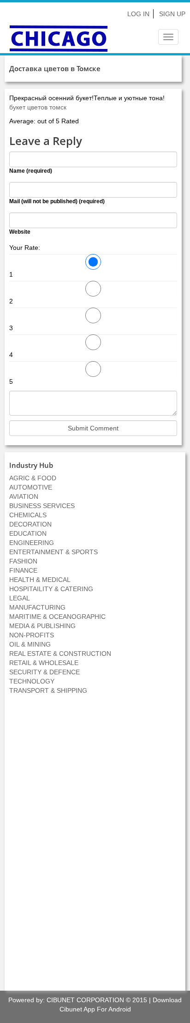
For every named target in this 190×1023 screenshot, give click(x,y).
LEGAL (19, 598)
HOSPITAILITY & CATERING (51, 589)
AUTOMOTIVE (30, 487)
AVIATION (23, 496)
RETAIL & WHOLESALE (43, 662)
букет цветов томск (37, 107)
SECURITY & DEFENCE (44, 672)
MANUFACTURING (37, 607)
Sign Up (172, 14)
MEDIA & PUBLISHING (42, 626)
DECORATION (30, 524)
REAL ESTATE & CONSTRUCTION (60, 653)
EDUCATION (28, 533)
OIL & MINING (30, 644)
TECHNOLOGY (31, 681)
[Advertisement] (95, 847)
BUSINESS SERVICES (42, 505)
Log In (138, 14)
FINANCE (23, 570)
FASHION (23, 561)
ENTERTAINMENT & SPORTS (53, 552)
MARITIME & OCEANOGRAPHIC (57, 616)
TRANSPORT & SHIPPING (48, 690)
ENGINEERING (31, 542)
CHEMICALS (28, 515)
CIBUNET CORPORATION (85, 1000)
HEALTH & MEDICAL (40, 579)
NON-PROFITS (31, 635)
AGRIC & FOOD (32, 478)
